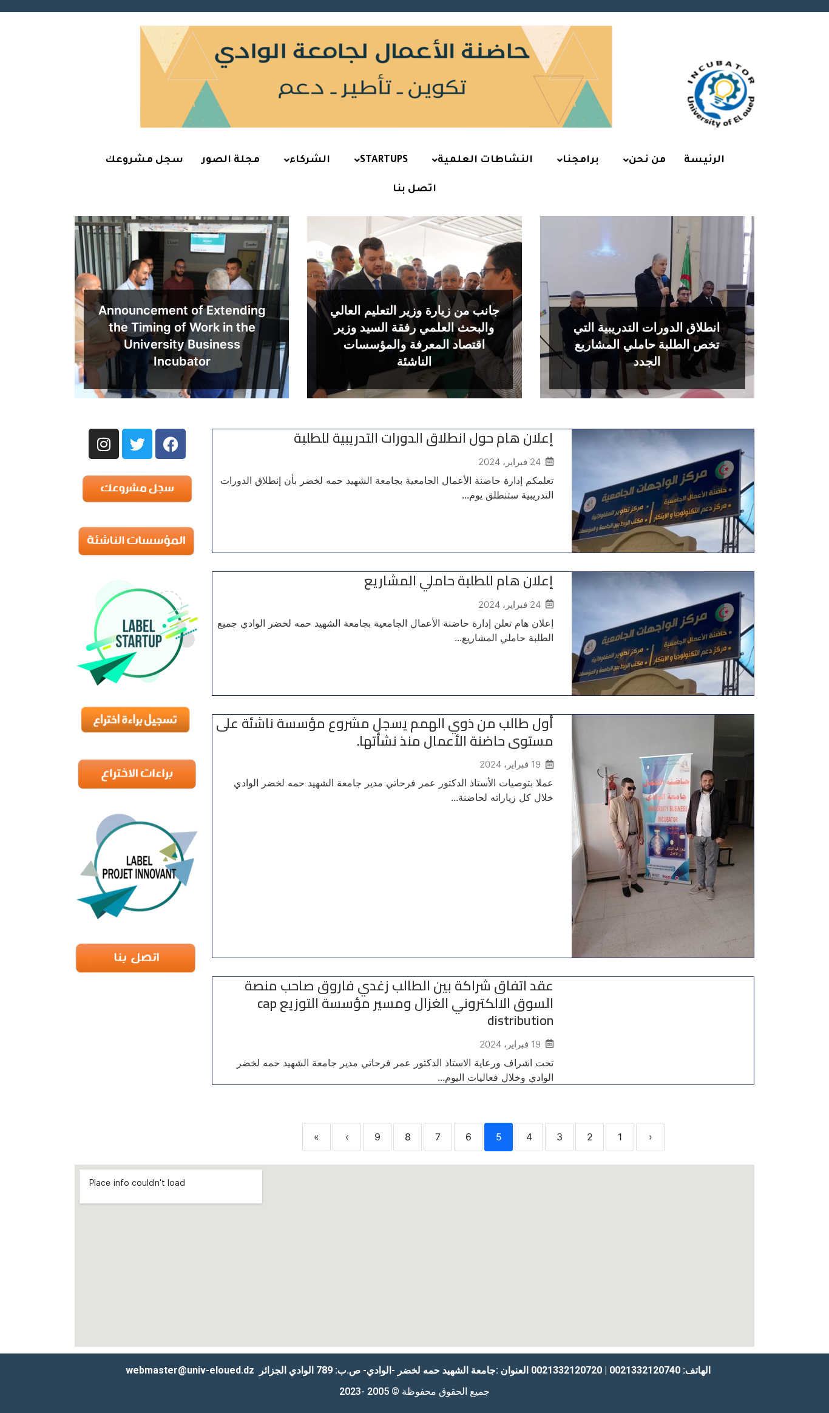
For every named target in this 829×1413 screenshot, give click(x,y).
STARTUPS (384, 160)
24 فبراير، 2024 (509, 461)
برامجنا (581, 160)
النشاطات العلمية (485, 160)
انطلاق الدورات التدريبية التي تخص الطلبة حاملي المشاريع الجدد (647, 344)
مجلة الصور (230, 160)
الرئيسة (704, 160)
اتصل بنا (414, 189)
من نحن (647, 160)
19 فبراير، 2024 (510, 764)
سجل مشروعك (144, 160)
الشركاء (309, 160)
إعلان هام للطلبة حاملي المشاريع (458, 580)
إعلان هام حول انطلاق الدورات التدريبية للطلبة (423, 438)
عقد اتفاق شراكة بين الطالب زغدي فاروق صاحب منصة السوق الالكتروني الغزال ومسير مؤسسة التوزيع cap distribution (399, 1003)
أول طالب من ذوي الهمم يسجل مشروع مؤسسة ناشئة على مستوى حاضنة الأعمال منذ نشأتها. (384, 732)
